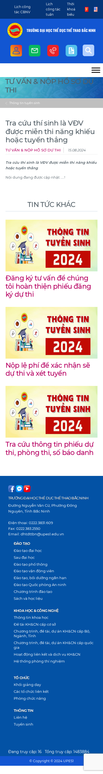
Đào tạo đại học (28, 550)
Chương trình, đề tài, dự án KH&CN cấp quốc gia (53, 645)
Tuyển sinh (23, 724)
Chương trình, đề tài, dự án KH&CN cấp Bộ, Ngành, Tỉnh (52, 633)
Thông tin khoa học (31, 617)
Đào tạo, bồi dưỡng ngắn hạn (40, 578)
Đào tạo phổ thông (31, 564)
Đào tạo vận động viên (34, 571)
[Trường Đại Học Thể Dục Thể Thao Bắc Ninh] (15, 30)
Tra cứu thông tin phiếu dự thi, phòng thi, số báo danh (49, 448)
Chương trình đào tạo (33, 591)
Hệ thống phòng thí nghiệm (39, 661)
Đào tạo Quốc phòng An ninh (40, 584)
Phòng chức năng (30, 698)
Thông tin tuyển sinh (24, 103)
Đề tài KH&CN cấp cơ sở (35, 624)
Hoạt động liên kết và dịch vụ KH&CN (47, 654)
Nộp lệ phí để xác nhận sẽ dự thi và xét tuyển (47, 369)
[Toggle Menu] (95, 70)
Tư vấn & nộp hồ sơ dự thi (33, 150)
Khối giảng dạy (27, 684)
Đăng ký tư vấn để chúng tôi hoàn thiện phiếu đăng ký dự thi (48, 286)
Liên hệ (20, 717)
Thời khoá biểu (71, 9)
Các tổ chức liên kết (31, 691)
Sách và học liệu (28, 598)
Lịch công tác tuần (53, 9)
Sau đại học (24, 557)
